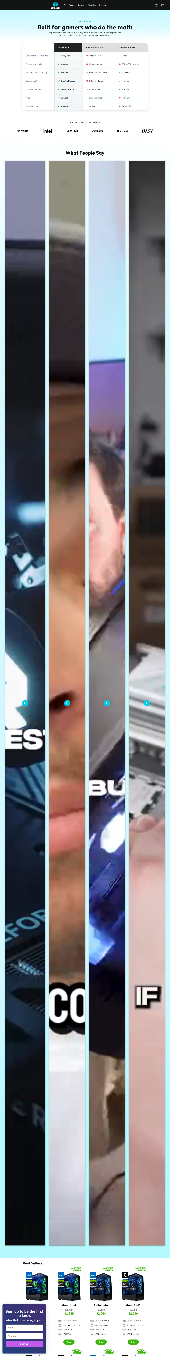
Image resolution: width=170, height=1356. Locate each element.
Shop (69, 1342)
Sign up (24, 1344)
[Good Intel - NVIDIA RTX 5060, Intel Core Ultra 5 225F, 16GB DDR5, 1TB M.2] (69, 1286)
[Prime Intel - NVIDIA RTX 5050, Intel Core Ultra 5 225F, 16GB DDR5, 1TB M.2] (37, 1286)
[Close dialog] (43, 1307)
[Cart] (162, 5)
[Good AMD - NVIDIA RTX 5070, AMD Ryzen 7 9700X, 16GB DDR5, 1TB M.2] (133, 1286)
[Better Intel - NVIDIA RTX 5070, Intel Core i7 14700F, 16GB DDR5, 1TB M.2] (101, 1286)
